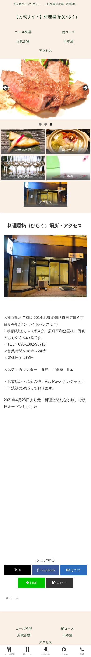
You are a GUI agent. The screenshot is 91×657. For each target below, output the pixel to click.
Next (85, 87)
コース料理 (24, 628)
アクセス (45, 642)
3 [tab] (51, 124)
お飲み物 (23, 635)
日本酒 (67, 635)
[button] (59, 583)
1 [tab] (40, 124)
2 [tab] (45, 124)
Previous (5, 87)
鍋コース (67, 628)
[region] (45, 89)
